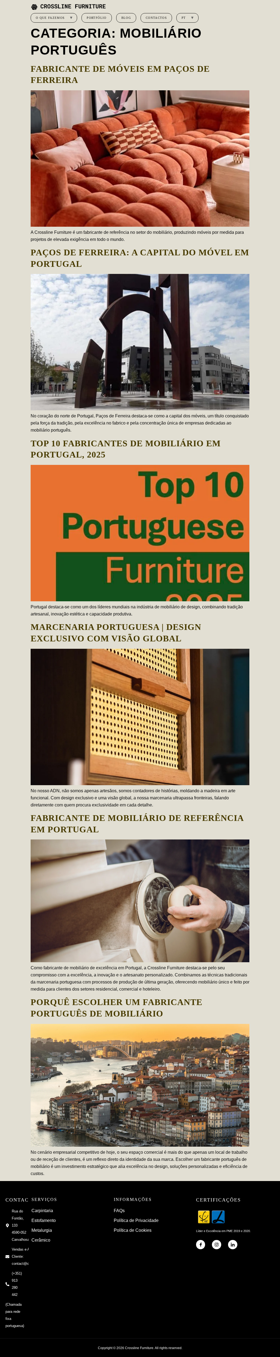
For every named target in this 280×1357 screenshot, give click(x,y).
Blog (126, 17)
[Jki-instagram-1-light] (216, 1244)
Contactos (156, 17)
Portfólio (96, 17)
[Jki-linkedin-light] (232, 1244)
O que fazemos (50, 17)
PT (184, 17)
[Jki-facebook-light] (200, 1244)
